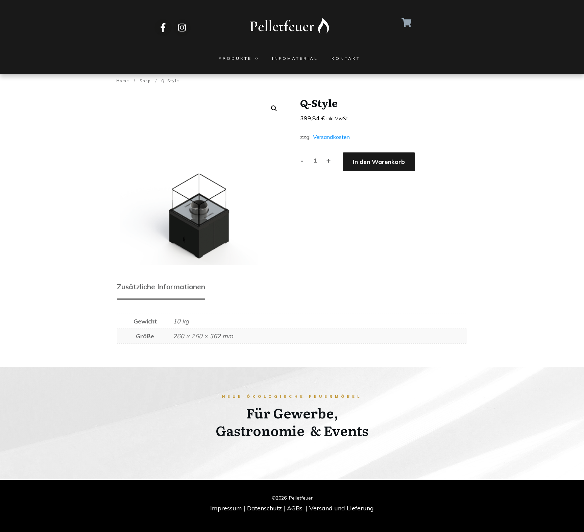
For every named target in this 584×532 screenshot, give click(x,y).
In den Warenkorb (379, 162)
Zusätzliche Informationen (161, 286)
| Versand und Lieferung (340, 508)
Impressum (226, 508)
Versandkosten (331, 137)
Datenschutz (264, 508)
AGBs (294, 508)
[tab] (161, 289)
